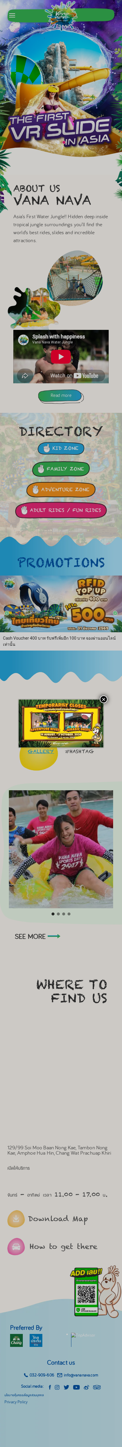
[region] (61, 723)
